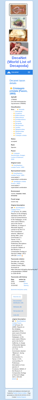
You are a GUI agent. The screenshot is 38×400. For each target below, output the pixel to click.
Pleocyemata (19, 125)
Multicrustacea (20, 115)
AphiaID (14, 97)
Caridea (17, 127)
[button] (11, 88)
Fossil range (15, 199)
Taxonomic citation (17, 259)
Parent (13, 151)
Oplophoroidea (20, 129)
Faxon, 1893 (18, 209)
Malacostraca (19, 117)
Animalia (21, 109)
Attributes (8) (17, 307)
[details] (19, 255)
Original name (16, 163)
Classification (16, 107)
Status (13, 139)
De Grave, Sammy (26, 283)
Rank (13, 145)
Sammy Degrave (21, 397)
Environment (15, 191)
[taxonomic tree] (15, 289)
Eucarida (18, 121)
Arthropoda (18, 111)
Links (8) (16, 315)
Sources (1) (17, 296)
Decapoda (18, 123)
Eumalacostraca (20, 119)
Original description (18, 205)
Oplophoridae (19, 131)
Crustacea (18, 113)
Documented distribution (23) (18, 302)
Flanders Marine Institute (20, 393)
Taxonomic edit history (19, 277)
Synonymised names (18, 171)
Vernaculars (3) (18, 311)
